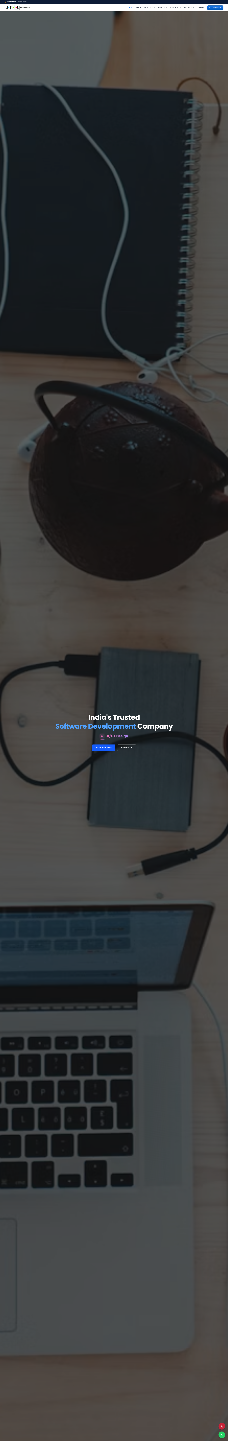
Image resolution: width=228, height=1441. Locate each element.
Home (131, 7)
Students (188, 7)
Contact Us (126, 747)
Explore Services (104, 747)
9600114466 (11, 2)
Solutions (175, 7)
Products (148, 7)
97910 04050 (23, 2)
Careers (200, 7)
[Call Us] (221, 1426)
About (139, 7)
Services (162, 7)
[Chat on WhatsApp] (221, 1434)
